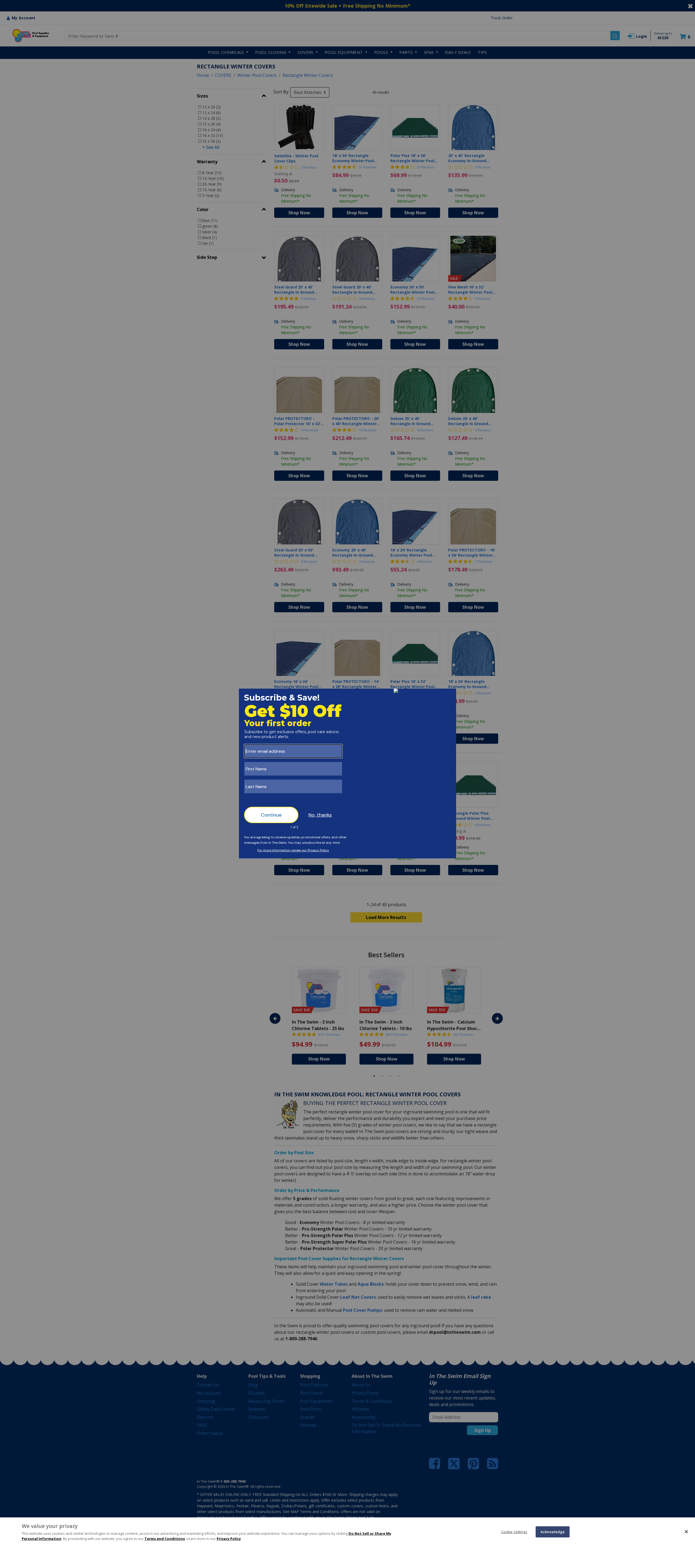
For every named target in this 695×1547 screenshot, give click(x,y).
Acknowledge (553, 1531)
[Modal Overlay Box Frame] (347, 773)
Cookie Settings (514, 1531)
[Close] (686, 1531)
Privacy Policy (229, 1538)
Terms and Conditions (164, 1538)
